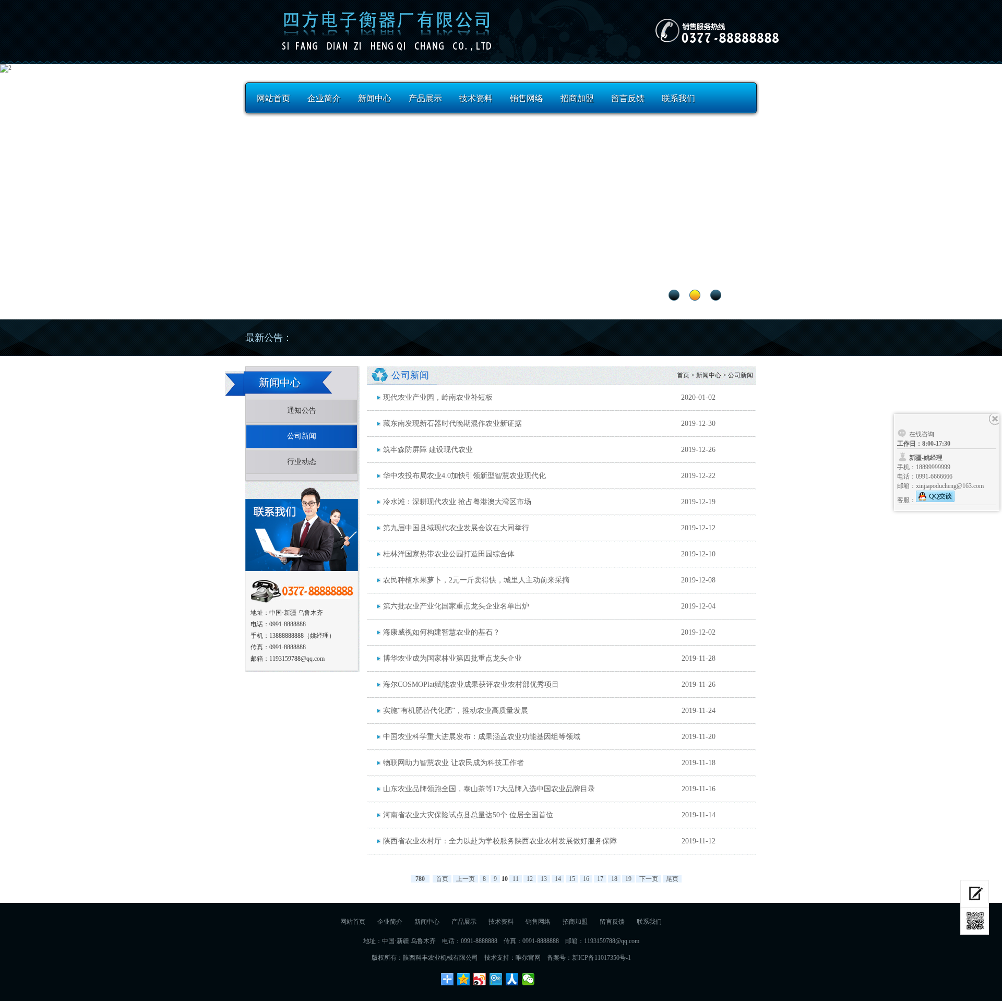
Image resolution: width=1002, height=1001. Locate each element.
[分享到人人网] (512, 979)
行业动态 (301, 462)
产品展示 (425, 98)
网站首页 (273, 98)
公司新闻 (301, 436)
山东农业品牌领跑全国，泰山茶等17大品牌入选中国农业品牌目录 (489, 789)
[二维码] (974, 921)
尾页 (672, 879)
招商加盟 (577, 98)
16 (586, 879)
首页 (683, 375)
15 (572, 879)
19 (628, 879)
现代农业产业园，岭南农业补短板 (438, 397)
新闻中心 (374, 98)
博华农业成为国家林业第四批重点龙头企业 (452, 658)
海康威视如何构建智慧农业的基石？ (441, 632)
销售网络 (526, 98)
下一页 (648, 879)
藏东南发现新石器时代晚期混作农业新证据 (452, 423)
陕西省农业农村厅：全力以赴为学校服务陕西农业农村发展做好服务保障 (500, 841)
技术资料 (476, 98)
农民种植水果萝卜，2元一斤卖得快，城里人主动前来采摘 (476, 580)
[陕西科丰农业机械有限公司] (382, 30)
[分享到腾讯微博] (496, 979)
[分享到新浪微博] (479, 979)
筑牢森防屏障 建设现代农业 (428, 450)
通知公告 (301, 410)
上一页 (465, 879)
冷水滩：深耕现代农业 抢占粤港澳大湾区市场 (457, 502)
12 (530, 879)
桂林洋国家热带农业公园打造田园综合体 (449, 554)
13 (544, 879)
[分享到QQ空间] (463, 979)
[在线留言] (974, 894)
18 (614, 879)
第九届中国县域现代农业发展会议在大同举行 (456, 528)
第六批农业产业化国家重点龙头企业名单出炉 (456, 606)
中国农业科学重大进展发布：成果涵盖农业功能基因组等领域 (481, 737)
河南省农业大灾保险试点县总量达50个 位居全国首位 (468, 815)
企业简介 (324, 98)
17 (600, 879)
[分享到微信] (528, 979)
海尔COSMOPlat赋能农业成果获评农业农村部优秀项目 (471, 684)
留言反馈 (628, 98)
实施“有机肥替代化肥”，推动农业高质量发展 (455, 710)
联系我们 (678, 98)
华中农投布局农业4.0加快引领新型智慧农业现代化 (464, 476)
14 (558, 879)
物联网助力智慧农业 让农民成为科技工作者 (453, 763)
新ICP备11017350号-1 (601, 957)
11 (515, 879)
